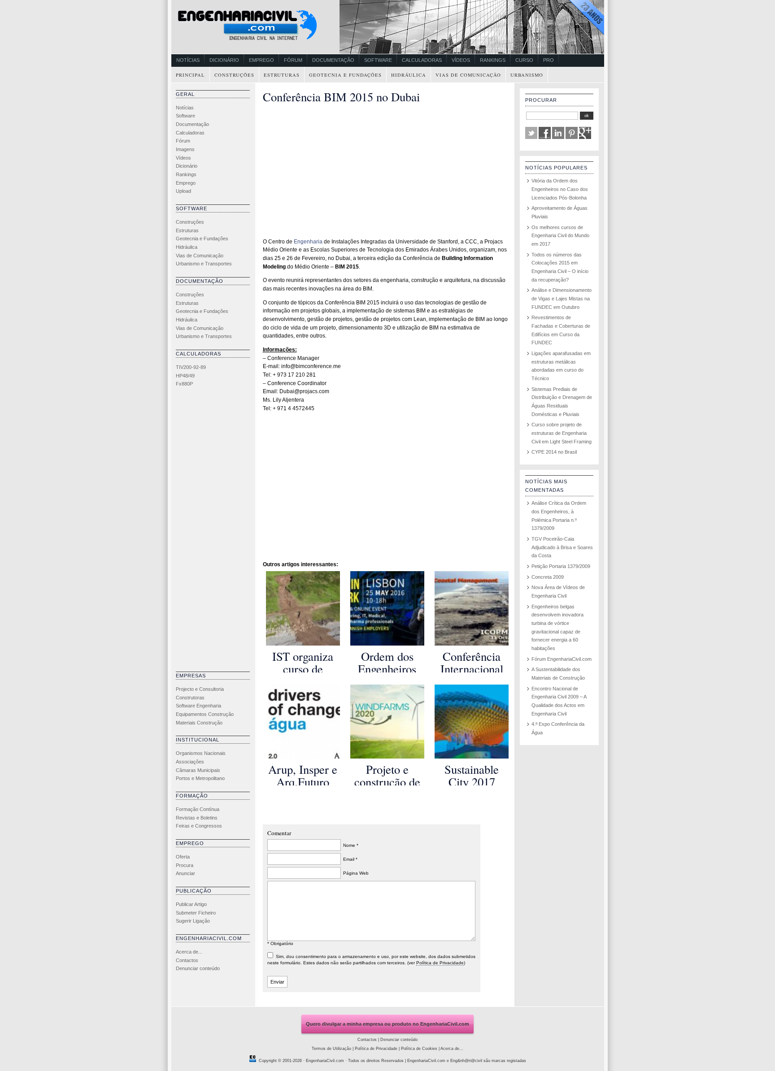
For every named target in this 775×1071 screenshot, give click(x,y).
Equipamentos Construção (205, 714)
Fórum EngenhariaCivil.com (561, 659)
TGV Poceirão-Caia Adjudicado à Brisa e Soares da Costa (562, 547)
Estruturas (282, 75)
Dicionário (224, 60)
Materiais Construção (199, 722)
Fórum (293, 60)
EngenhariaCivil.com (325, 1060)
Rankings (492, 60)
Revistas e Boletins (197, 817)
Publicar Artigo (191, 904)
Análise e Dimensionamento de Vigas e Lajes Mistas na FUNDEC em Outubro (561, 298)
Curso (524, 60)
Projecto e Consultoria (200, 689)
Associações (190, 761)
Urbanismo (526, 75)
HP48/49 (185, 375)
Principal (190, 75)
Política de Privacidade (440, 962)
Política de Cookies (419, 1048)
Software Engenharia (198, 705)
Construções (234, 75)
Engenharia (308, 241)
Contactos (187, 960)
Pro (548, 60)
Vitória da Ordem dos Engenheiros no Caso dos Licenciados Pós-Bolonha (559, 189)
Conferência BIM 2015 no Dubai (341, 96)
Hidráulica (408, 75)
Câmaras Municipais (198, 770)
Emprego (261, 60)
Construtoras (190, 697)
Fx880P (184, 383)
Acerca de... (189, 951)
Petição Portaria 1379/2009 (560, 566)
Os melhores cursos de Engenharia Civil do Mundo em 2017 (560, 236)
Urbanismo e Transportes (204, 263)
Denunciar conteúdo (198, 968)
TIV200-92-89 (191, 367)
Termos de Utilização (331, 1048)
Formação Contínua (197, 809)
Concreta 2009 (547, 577)
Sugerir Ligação (193, 921)
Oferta (183, 856)
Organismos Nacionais (201, 753)
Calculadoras (422, 60)
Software (378, 60)
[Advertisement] (212, 531)
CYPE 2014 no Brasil (554, 452)
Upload (183, 191)
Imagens (185, 149)
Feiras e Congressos (199, 825)
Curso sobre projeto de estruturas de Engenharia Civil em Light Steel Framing (561, 433)
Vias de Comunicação (468, 75)
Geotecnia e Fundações (345, 75)
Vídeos (461, 60)
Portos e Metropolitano (200, 778)
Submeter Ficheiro (196, 912)
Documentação (333, 60)
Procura (184, 865)
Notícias (188, 60)
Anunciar (185, 873)
